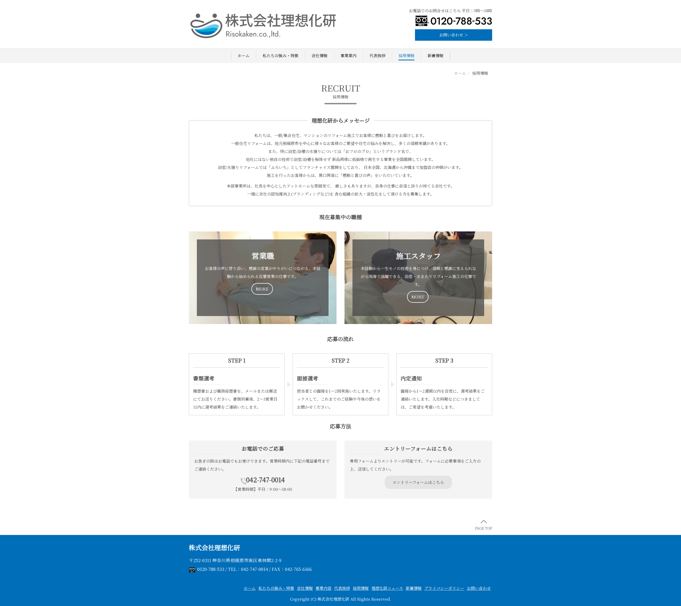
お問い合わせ (479, 588)
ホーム (244, 55)
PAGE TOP (483, 528)
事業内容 (323, 588)
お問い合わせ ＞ (453, 35)
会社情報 (319, 55)
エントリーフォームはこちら (418, 482)
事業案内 (348, 55)
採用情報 (406, 55)
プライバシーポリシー (444, 588)
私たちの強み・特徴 (280, 55)
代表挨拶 (377, 55)
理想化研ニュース (387, 588)
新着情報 (435, 55)
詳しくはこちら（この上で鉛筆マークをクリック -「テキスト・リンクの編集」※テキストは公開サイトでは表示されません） (263, 277)
